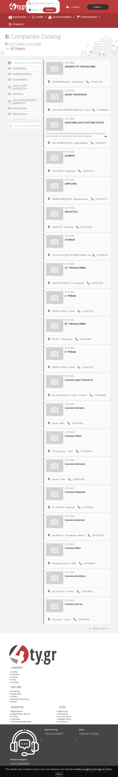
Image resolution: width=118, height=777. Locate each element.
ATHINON (70, 239)
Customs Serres (74, 604)
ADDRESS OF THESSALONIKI (80, 66)
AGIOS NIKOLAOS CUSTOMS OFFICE (84, 122)
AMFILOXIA (71, 183)
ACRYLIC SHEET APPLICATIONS (20, 87)
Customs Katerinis (75, 520)
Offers (14, 696)
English (97, 7)
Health (39, 16)
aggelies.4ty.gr (64, 719)
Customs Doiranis (74, 408)
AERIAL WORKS (20, 109)
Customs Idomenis (75, 464)
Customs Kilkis (73, 548)
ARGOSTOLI (71, 211)
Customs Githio (73, 436)
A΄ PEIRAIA (70, 296)
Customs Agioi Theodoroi (79, 380)
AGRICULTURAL (20, 114)
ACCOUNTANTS (20, 80)
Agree (59, 774)
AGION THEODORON (76, 94)
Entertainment (89, 16)
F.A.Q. (13, 679)
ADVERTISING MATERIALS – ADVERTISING (26, 101)
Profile (14, 672)
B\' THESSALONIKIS (75, 324)
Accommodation (62, 16)
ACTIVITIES (18, 94)
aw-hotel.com (64, 716)
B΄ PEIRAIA (70, 352)
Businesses (20, 16)
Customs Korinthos (75, 576)
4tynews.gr (63, 714)
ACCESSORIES (20, 69)
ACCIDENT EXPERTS (22, 74)
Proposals (16, 694)
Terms (14, 677)
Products (18, 24)
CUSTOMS (69, 63)
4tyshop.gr (63, 711)
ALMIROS (70, 155)
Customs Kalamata (75, 492)
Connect (76, 7)
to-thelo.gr (63, 721)
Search (49, 10)
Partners (15, 674)
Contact (15, 682)
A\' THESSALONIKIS (75, 267)
